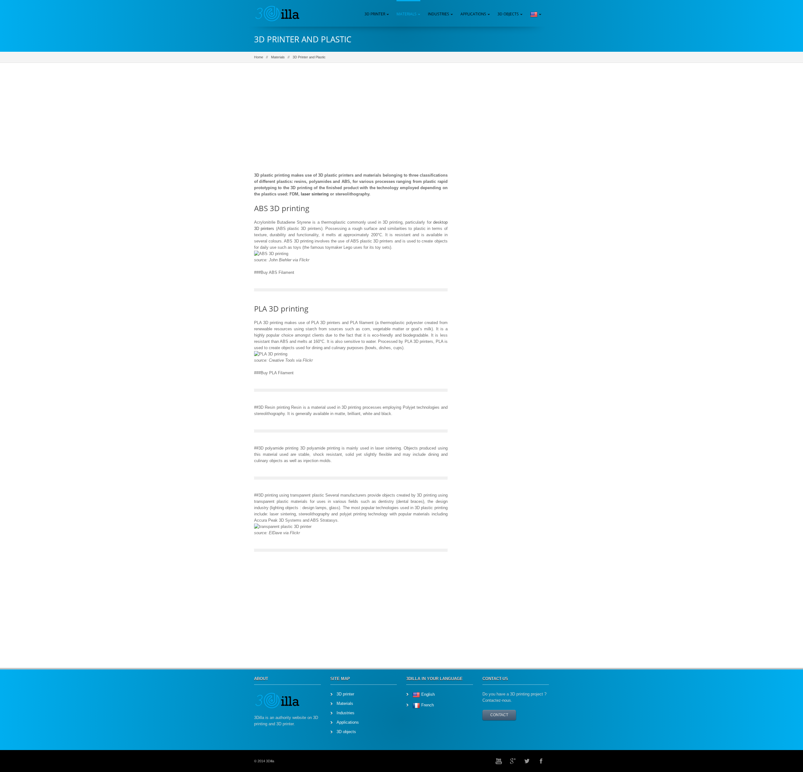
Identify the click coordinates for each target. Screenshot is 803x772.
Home (258, 57)
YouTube (498, 761)
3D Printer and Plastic (310, 57)
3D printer (345, 694)
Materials (278, 57)
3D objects (346, 731)
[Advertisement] (351, 122)
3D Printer (374, 14)
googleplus (513, 761)
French (427, 705)
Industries (438, 14)
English (428, 694)
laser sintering (315, 194)
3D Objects (508, 14)
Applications (473, 14)
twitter (527, 761)
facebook (541, 761)
